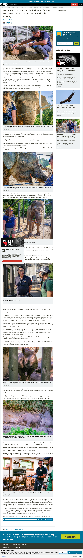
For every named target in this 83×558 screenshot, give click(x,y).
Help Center (5, 546)
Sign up (76, 43)
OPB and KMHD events (44, 7)
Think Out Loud (8, 529)
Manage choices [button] (63, 552)
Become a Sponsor (74, 10)
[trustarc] (79, 556)
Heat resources (11, 7)
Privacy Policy (4, 556)
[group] (28, 519)
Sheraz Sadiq (9, 22)
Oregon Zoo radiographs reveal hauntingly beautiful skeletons (66, 70)
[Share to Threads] (11, 19)
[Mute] (46, 519)
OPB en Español (54, 7)
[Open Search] (79, 4)
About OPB (4, 7)
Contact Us (17, 547)
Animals (17, 529)
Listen (30, 7)
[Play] (4, 519)
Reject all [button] (79, 552)
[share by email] (3, 19)
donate (74, 4)
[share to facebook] (5, 19)
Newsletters (35, 7)
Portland (21, 529)
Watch (26, 7)
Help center (61, 7)
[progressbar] (21, 519)
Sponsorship (18, 546)
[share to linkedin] (9, 19)
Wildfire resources (19, 7)
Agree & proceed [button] (72, 552)
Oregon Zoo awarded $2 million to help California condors (66, 107)
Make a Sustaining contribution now (70, 536)
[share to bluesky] (7, 19)
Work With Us (6, 547)
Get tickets (12, 261)
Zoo (14, 529)
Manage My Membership (21, 544)
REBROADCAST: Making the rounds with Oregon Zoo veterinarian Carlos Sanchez (67, 136)
